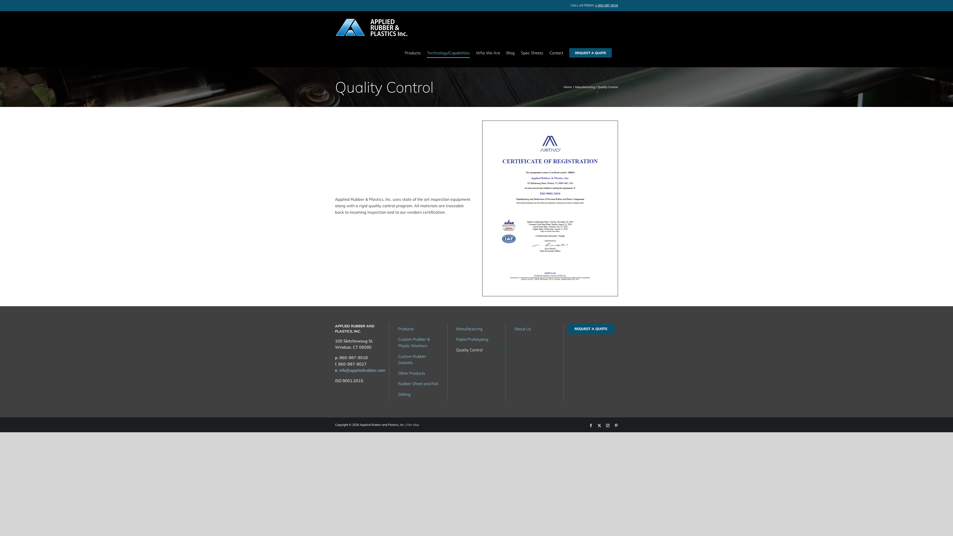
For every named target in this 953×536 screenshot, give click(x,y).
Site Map (413, 425)
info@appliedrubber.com (362, 370)
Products (406, 328)
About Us (522, 328)
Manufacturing (469, 328)
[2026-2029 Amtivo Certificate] (550, 122)
